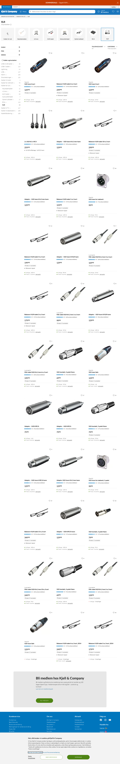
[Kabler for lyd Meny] (27, 16)
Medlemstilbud (79, 724)
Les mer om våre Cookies (35, 752)
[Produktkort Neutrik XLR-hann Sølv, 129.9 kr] (103, 354)
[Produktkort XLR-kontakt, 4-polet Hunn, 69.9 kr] (71, 354)
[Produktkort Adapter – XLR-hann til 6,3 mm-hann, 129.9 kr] (71, 123)
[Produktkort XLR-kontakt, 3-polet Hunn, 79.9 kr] (103, 408)
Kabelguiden (78, 720)
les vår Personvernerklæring (51, 752)
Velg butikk (38, 101)
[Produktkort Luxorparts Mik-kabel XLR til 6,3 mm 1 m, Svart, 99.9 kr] (71, 296)
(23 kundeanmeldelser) (39, 86)
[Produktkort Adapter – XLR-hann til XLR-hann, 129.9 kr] (71, 238)
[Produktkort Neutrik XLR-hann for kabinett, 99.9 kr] (103, 181)
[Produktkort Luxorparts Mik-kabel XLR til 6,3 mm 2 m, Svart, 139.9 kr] (103, 571)
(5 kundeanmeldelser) (71, 374)
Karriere (49, 731)
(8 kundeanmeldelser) (103, 317)
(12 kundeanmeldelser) (39, 201)
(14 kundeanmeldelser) (39, 483)
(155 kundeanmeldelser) (72, 86)
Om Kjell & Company (53, 720)
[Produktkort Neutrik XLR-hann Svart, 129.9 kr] (103, 65)
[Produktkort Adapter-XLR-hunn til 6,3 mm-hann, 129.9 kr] (71, 462)
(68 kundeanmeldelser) (103, 259)
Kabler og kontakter (10, 60)
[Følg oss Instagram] (105, 720)
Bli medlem (44, 700)
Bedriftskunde (13, 722)
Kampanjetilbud (79, 722)
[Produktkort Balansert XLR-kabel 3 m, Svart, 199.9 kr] (39, 238)
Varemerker (78, 729)
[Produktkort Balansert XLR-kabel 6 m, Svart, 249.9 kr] (71, 65)
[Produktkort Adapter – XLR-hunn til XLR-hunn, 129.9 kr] (103, 296)
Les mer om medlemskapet (44, 689)
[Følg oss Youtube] (110, 720)
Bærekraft (50, 727)
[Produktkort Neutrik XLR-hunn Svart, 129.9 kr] (39, 65)
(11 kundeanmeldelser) (71, 259)
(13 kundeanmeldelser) (71, 483)
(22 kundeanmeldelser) (103, 86)
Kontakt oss (12, 720)
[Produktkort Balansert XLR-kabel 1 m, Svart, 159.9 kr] (71, 181)
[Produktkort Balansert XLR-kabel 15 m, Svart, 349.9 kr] (39, 513)
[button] (11, 24)
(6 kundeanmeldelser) (71, 428)
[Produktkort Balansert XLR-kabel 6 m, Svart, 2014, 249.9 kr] (71, 625)
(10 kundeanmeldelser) (103, 483)
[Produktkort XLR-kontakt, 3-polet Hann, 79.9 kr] (103, 513)
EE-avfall (11, 731)
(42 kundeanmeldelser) (39, 144)
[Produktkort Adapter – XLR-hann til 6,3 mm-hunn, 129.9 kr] (39, 181)
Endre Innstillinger (31, 757)
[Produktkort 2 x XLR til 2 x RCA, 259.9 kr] (39, 123)
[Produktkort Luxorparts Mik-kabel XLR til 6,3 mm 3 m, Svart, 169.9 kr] (103, 238)
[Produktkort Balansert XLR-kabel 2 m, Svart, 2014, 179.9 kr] (103, 625)
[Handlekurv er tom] (118, 11)
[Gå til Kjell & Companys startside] (9, 11)
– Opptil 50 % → (58, 3)
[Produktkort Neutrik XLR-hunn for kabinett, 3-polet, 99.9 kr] (103, 462)
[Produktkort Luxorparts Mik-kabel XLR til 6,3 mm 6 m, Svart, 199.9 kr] (39, 354)
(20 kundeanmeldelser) (71, 144)
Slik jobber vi (50, 724)
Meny (25, 11)
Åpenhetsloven (51, 729)
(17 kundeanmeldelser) (103, 428)
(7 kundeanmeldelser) (103, 202)
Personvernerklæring (15, 724)
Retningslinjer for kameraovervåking (20, 727)
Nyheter (77, 727)
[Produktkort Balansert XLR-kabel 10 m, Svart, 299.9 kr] (103, 123)
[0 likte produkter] (113, 11)
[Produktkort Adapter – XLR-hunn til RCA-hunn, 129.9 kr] (39, 462)
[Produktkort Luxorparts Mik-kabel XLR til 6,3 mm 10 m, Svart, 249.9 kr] (39, 571)
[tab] (7, 6)
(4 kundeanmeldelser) (39, 428)
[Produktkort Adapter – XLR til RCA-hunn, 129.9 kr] (71, 513)
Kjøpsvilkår (12, 729)
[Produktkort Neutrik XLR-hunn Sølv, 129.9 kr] (39, 625)
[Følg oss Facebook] (101, 720)
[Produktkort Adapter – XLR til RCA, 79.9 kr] (39, 408)
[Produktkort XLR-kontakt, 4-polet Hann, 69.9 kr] (71, 571)
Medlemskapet (51, 722)
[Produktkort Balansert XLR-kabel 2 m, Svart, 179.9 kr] (39, 296)
